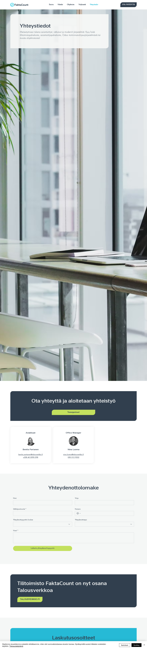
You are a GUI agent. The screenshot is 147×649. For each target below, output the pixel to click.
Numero (78, 509)
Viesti (15, 530)
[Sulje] (144, 645)
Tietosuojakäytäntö (16, 646)
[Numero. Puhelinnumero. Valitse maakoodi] (78, 513)
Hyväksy (136, 645)
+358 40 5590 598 (30, 457)
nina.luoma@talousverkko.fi (73, 454)
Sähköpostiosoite (19, 509)
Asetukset (124, 645)
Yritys (77, 498)
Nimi (15, 498)
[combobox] (42, 524)
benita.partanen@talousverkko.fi (30, 454)
